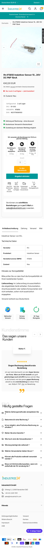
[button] (3, 8)
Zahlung (24, 228)
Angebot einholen (22, 176)
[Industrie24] (11, 479)
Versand (12, 87)
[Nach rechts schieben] (40, 47)
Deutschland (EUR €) (9, 2)
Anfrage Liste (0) (43, 36)
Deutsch (37, 2)
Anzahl (22, 158)
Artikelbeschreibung (10, 228)
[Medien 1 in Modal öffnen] (22, 47)
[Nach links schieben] (4, 47)
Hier (23, 384)
